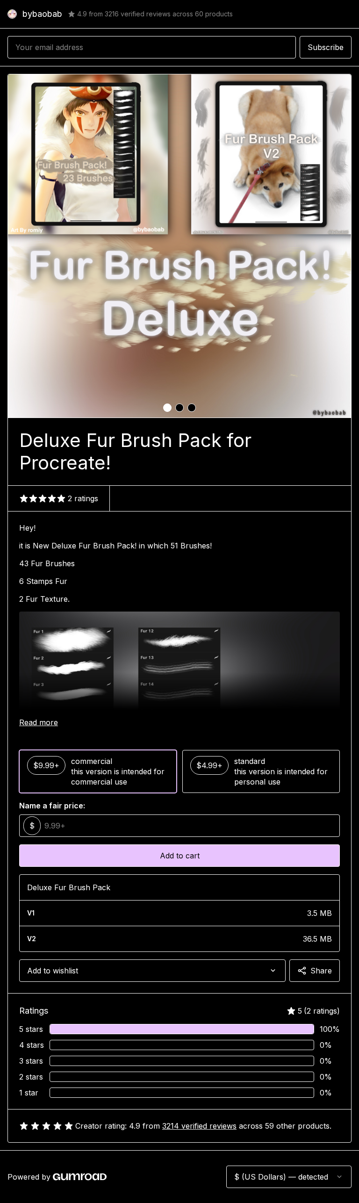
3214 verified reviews (199, 1126)
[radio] (98, 771)
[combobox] (152, 970)
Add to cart (180, 855)
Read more (38, 722)
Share (321, 970)
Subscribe (326, 47)
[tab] (167, 407)
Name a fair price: (52, 805)
